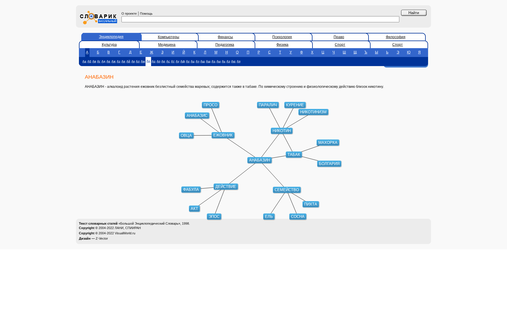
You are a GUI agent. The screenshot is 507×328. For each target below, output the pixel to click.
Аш (202, 61)
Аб (89, 61)
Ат (173, 61)
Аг (98, 61)
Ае (108, 61)
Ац (193, 61)
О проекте (129, 13)
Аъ (213, 61)
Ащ (208, 61)
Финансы (225, 37)
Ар (163, 61)
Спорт (340, 45)
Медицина (166, 45)
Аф (182, 61)
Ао (154, 61)
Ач (197, 61)
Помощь (146, 13)
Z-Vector (102, 238)
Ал (138, 61)
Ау (177, 61)
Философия (395, 37)
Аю (233, 61)
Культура (109, 45)
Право (339, 37)
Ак (133, 61)
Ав (94, 61)
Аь (223, 61)
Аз (118, 61)
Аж (113, 61)
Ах (188, 61)
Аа (84, 61)
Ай (128, 61)
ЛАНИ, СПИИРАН (128, 228)
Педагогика (224, 45)
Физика (282, 45)
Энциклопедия (111, 37)
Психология (282, 37)
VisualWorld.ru (125, 233)
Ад (103, 61)
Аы (219, 61)
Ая (238, 61)
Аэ (228, 61)
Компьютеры (168, 37)
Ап (158, 61)
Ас (168, 61)
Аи (123, 61)
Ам (143, 61)
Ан (148, 61)
